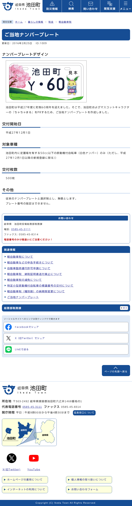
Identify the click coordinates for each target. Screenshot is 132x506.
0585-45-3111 (21, 229)
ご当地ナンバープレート (23, 297)
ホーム (19, 22)
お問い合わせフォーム (85, 489)
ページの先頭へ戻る (115, 371)
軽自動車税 (65, 22)
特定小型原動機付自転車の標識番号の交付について (40, 285)
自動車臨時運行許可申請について (29, 268)
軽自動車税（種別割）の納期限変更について (36, 291)
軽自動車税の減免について (24, 280)
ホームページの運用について (25, 479)
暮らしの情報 (35, 22)
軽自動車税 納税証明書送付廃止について (34, 274)
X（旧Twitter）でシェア (30, 338)
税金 (51, 22)
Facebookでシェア (27, 327)
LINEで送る (22, 349)
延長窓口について (84, 412)
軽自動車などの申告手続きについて (30, 262)
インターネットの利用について (26, 489)
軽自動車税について (20, 256)
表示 (125, 308)
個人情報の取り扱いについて (89, 479)
